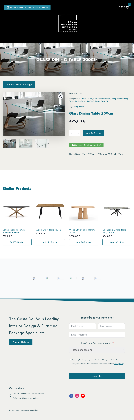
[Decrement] (71, 133)
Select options (116, 242)
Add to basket (93, 133)
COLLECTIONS (85, 99)
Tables (97, 101)
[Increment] (78, 133)
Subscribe (97, 376)
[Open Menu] (68, 38)
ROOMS (90, 101)
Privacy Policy (118, 364)
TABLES (104, 101)
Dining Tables (80, 101)
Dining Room (116, 99)
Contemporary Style (101, 99)
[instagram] (77, 396)
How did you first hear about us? (96, 343)
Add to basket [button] (17, 242)
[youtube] (83, 396)
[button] (60, 96)
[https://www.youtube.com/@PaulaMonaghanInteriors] (71, 396)
